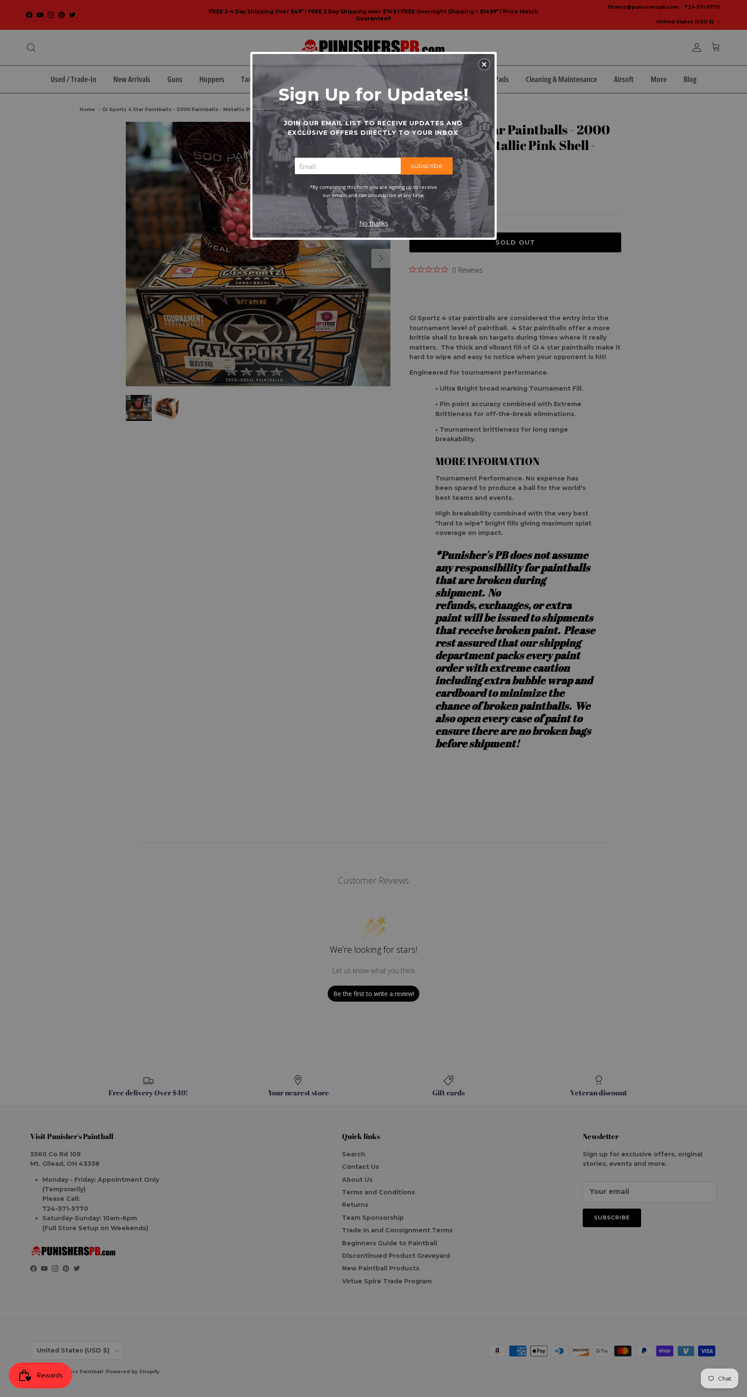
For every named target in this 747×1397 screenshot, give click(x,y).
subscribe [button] (427, 166)
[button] (484, 64)
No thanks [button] (373, 223)
